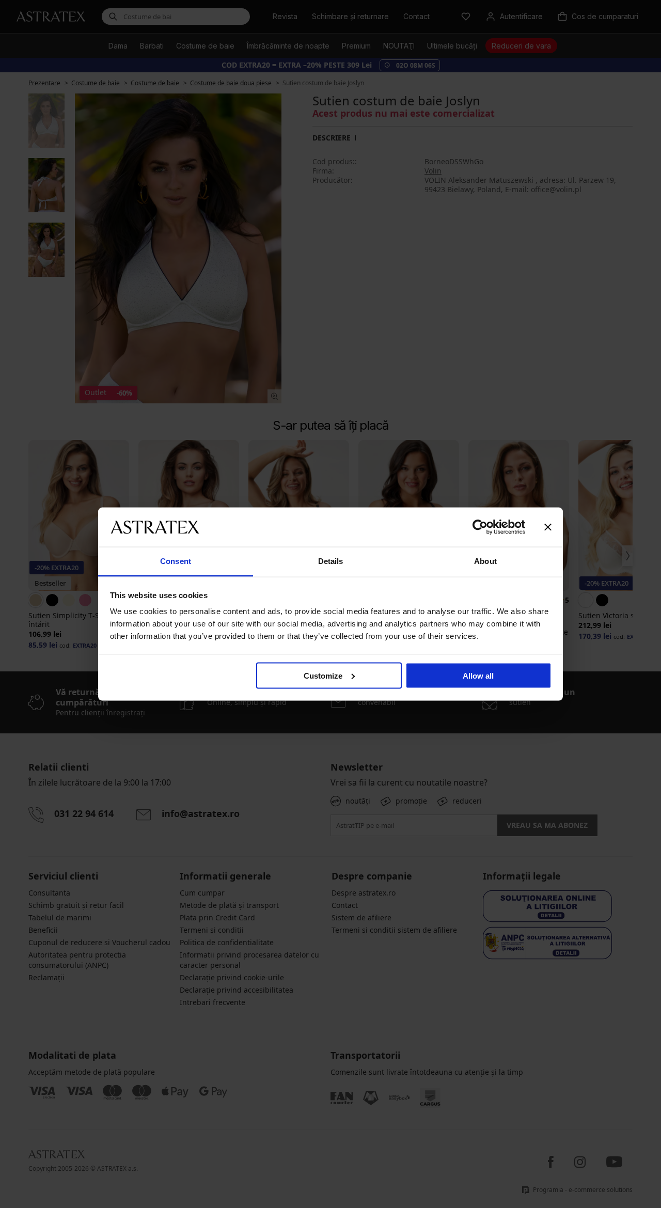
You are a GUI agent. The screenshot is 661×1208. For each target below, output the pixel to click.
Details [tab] (330, 561)
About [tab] (485, 561)
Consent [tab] (175, 561)
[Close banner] (548, 526)
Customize (323, 675)
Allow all (478, 675)
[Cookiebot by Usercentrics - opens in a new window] (480, 527)
